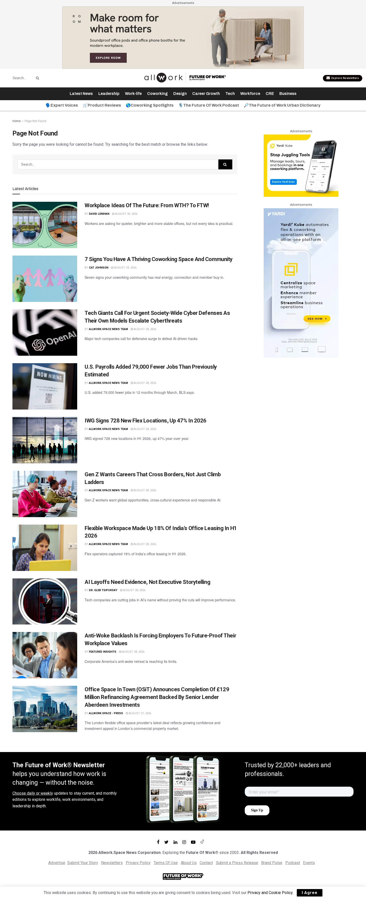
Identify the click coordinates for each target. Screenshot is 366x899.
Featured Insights (102, 651)
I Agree (309, 892)
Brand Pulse (271, 862)
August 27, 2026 (139, 713)
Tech (230, 93)
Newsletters (112, 862)
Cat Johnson (98, 267)
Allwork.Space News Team (108, 329)
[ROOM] (183, 37)
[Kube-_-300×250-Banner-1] (301, 165)
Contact (206, 862)
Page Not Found (35, 121)
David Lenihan (99, 213)
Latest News (81, 93)
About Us (189, 862)
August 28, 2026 (144, 329)
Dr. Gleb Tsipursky (103, 590)
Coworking (157, 93)
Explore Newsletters (344, 78)
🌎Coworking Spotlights (150, 105)
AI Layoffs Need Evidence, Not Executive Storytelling (147, 582)
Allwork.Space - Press (106, 713)
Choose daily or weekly (32, 793)
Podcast (292, 862)
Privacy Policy (138, 862)
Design (180, 93)
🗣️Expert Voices (62, 105)
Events (309, 862)
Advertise (56, 862)
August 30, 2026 (125, 213)
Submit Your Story (82, 862)
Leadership (109, 93)
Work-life (133, 93)
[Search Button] (36, 78)
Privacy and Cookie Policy (270, 892)
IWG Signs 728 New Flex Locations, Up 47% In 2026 (145, 420)
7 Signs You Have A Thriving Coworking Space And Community (159, 259)
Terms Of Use (166, 862)
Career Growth (206, 93)
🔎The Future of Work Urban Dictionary (282, 105)
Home (16, 121)
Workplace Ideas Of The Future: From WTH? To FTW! (147, 205)
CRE (270, 93)
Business (288, 93)
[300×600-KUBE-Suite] (301, 282)
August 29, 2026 (124, 267)
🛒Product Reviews (102, 105)
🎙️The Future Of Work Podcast (208, 105)
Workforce (250, 93)
